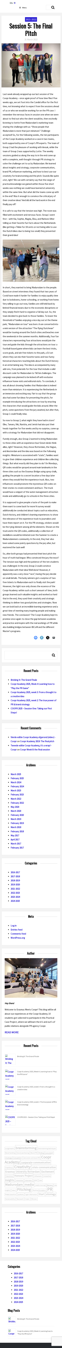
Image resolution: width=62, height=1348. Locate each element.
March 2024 (16, 782)
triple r (27, 1199)
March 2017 (16, 843)
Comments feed (18, 933)
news (13, 1190)
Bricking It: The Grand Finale (24, 679)
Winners (34, 1199)
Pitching (24, 1189)
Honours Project (23, 1175)
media (29, 1184)
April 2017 (15, 839)
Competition (18, 1158)
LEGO (35, 1180)
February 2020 (17, 815)
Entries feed (16, 929)
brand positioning (23, 1153)
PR (49, 1189)
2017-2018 (15, 876)
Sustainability (10, 1199)
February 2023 (17, 794)
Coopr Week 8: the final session (35, 749)
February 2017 (17, 847)
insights (9, 1180)
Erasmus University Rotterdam (22, 1171)
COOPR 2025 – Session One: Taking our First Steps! (36, 1117)
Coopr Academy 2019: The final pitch (37, 741)
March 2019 (16, 819)
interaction (19, 1180)
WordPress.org (18, 937)
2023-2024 (15, 896)
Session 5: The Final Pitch (31, 29)
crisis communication (44, 1167)
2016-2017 (15, 872)
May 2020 (15, 806)
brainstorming (26, 1148)
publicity (21, 1195)
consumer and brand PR (32, 1158)
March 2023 (16, 790)
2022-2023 (15, 892)
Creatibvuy (9, 1168)
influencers (38, 1176)
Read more (12, 1032)
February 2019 (17, 823)
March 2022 (16, 798)
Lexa (40, 1180)
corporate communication (35, 1162)
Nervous (50, 1185)
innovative (47, 1176)
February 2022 (17, 802)
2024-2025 (15, 900)
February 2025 (17, 778)
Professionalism (10, 1195)
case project (49, 1153)
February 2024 (17, 786)
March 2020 (16, 810)
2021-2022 (31, 19)
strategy (51, 1194)
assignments (9, 1149)
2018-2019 (15, 880)
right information (31, 1195)
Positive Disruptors (39, 1190)
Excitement (47, 1171)
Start (41, 1194)
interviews (28, 1180)
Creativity (22, 1166)
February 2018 (17, 831)
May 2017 (15, 835)
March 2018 (16, 827)
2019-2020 (15, 884)
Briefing (41, 1153)
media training (40, 1185)
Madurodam (14, 1184)
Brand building (10, 1153)
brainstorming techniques (47, 1149)
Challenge (8, 1158)
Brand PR (34, 1153)
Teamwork (20, 1199)
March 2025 (16, 774)
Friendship (9, 1176)
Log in (14, 925)
